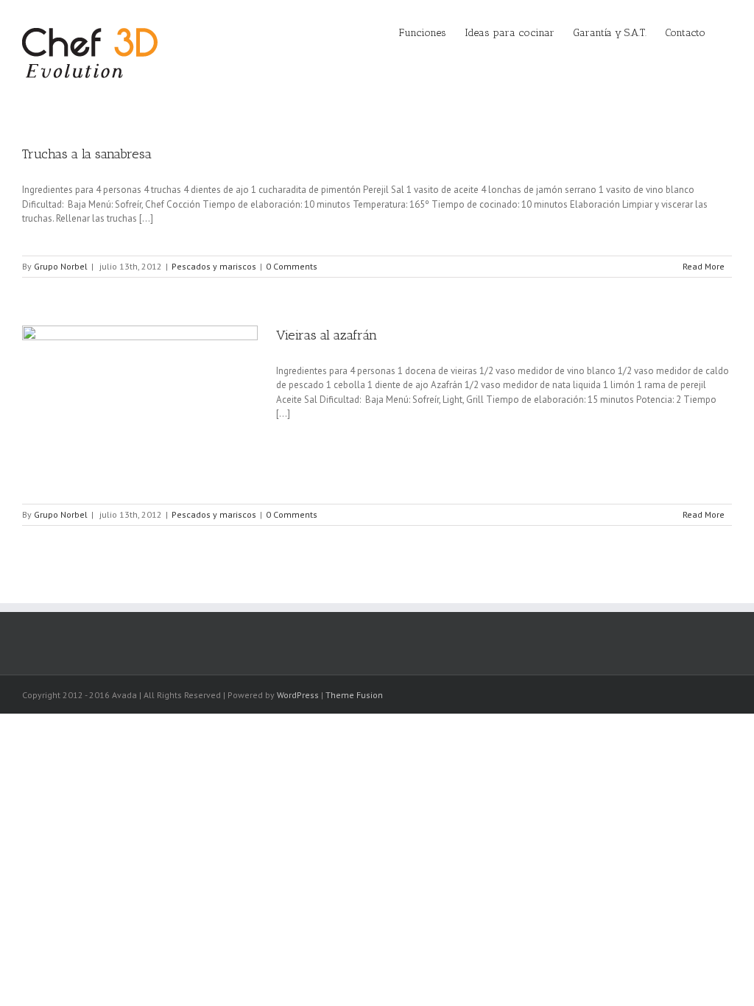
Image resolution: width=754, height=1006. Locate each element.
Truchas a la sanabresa (87, 154)
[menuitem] (432, 31)
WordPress (298, 694)
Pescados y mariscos (214, 266)
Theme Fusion (354, 694)
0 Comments (291, 266)
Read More (704, 266)
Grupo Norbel (61, 266)
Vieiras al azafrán (326, 335)
